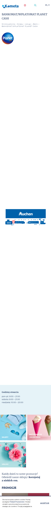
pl (46, 5)
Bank (35, 24)
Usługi (28, 24)
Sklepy (20, 24)
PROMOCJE (9, 487)
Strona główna (8, 24)
